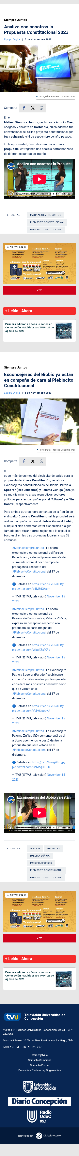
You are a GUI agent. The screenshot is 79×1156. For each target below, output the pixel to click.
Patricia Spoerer (41, 863)
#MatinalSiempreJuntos (28, 548)
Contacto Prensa (39, 1065)
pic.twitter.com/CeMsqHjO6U (31, 767)
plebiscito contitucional (46, 870)
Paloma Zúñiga (40, 855)
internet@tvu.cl (39, 1055)
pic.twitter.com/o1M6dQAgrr (31, 589)
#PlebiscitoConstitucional (29, 571)
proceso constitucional (46, 229)
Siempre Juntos (15, 20)
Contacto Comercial (39, 1060)
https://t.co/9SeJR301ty (48, 584)
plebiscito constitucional (47, 222)
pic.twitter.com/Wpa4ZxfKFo (31, 650)
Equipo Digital (12, 39)
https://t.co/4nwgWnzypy (48, 762)
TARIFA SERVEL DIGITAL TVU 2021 (23, 1046)
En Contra (53, 848)
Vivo (40, 290)
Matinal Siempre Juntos (45, 215)
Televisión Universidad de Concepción (44, 1017)
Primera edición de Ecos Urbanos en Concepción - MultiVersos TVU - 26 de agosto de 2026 (29, 327)
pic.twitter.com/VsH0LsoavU (31, 711)
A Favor (35, 848)
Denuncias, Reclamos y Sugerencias (39, 1070)
